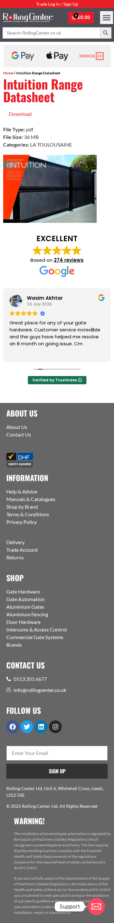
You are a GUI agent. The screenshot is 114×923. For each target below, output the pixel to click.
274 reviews (69, 260)
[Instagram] (55, 726)
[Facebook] (12, 726)
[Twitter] (27, 726)
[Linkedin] (41, 726)
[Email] (96, 906)
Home (8, 73)
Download (20, 114)
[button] (106, 17)
